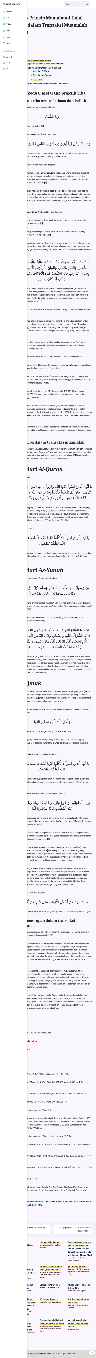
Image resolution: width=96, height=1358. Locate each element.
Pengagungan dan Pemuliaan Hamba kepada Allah (75, 1229)
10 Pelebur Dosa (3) (49, 1299)
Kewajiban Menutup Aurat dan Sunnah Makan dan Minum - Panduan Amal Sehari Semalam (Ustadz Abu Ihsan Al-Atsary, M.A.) (80, 1248)
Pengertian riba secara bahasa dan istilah (44, 63)
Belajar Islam (56, 1302)
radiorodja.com (73, 1258)
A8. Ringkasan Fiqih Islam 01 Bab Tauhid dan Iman (78, 1271)
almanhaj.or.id (45, 1245)
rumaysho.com (45, 1302)
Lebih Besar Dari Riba (50, 1285)
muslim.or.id (44, 1288)
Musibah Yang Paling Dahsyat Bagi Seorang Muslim (78, 1323)
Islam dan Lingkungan (50, 1242)
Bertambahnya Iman (77, 1266)
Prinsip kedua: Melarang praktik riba (34, 60)
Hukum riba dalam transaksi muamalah (43, 68)
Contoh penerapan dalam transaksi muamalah (46, 83)
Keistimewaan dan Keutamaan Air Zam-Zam (29, 1229)
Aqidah (83, 1291)
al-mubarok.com (74, 1291)
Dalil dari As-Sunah (42, 75)
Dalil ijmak (37, 79)
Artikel (32, 1333)
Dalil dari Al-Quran (41, 71)
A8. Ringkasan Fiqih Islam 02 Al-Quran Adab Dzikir (50, 1275)
